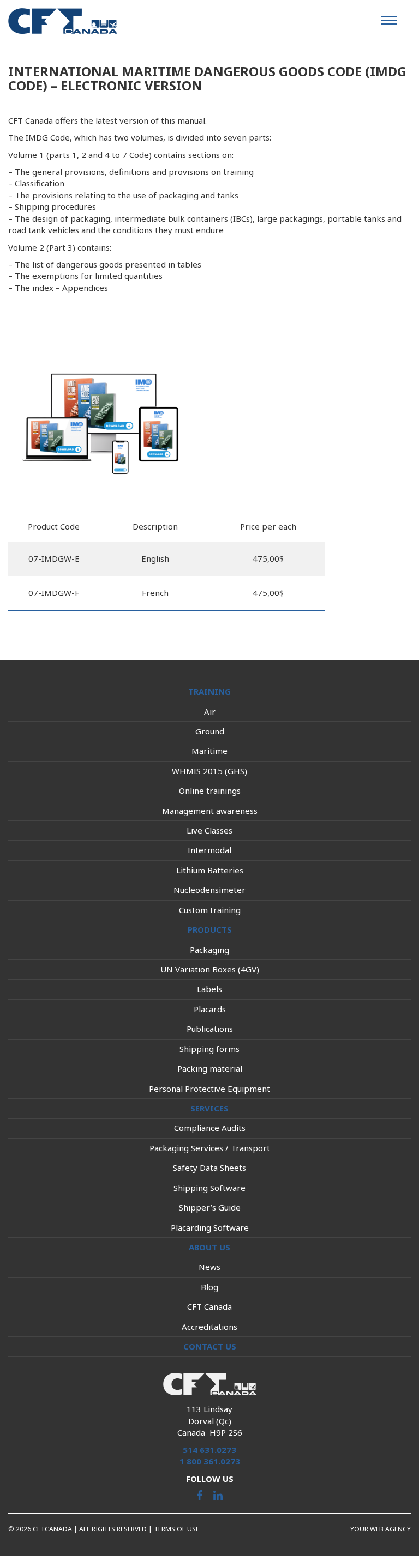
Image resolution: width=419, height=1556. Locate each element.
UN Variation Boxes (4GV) (209, 969)
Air (210, 711)
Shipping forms (209, 1048)
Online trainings (210, 790)
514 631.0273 (209, 1449)
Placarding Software (210, 1227)
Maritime (209, 750)
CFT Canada (209, 1306)
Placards (210, 1009)
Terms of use (176, 1529)
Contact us (209, 1346)
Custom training (210, 909)
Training (209, 691)
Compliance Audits (210, 1127)
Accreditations (209, 1326)
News (209, 1266)
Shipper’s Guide (210, 1207)
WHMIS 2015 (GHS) (209, 770)
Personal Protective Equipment (209, 1088)
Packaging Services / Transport (209, 1147)
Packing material (209, 1068)
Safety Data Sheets (209, 1167)
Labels (209, 988)
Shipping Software (209, 1187)
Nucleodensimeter (209, 889)
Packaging (209, 949)
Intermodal (209, 849)
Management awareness (210, 810)
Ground (209, 731)
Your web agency (380, 1529)
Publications (210, 1028)
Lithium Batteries (209, 870)
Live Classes (209, 830)
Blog (209, 1286)
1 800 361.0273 (209, 1461)
